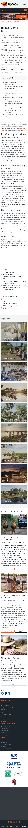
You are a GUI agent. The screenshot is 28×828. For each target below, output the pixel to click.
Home (2, 21)
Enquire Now (4, 742)
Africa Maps (4, 709)
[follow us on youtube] (14, 822)
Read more (21, 569)
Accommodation (18, 21)
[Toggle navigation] (24, 3)
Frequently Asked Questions (8, 707)
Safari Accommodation (7, 719)
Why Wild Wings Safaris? (8, 723)
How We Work (4, 728)
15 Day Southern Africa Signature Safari (10, 538)
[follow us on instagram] (19, 822)
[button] (24, 542)
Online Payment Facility (7, 744)
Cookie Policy (12, 825)
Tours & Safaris (5, 716)
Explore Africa (5, 712)
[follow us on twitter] (11, 822)
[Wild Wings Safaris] (10, 4)
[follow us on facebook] (8, 822)
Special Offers (4, 721)
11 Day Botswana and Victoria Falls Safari (13, 596)
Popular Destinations (6, 714)
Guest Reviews (4, 730)
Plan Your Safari (5, 700)
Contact (3, 737)
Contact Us (4, 740)
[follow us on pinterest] (17, 822)
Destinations (9, 21)
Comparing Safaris (5, 703)
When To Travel (5, 705)
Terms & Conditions (6, 748)
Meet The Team (5, 732)
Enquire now (21, 17)
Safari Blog (4, 735)
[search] (25, 10)
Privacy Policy (4, 746)
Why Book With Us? (6, 726)
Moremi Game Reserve (10, 658)
